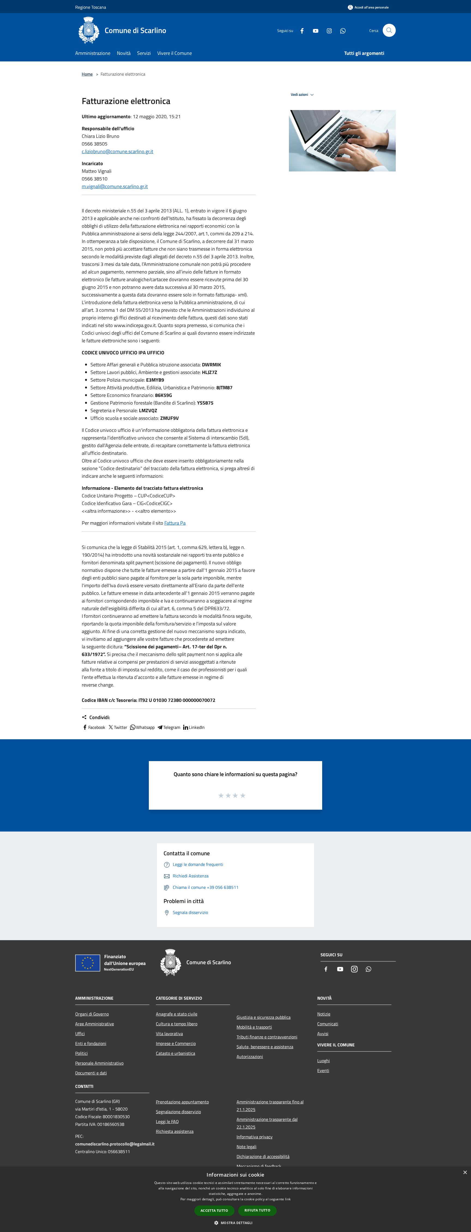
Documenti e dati (91, 1073)
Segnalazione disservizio (178, 1111)
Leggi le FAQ (167, 1121)
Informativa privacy (255, 1136)
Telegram (171, 727)
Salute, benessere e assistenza (265, 1046)
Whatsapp (145, 727)
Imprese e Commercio (176, 1043)
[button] (235, 1222)
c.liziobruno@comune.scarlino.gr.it (117, 151)
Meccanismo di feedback (259, 1166)
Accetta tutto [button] (214, 1210)
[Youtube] (313, 30)
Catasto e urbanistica (175, 1053)
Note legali (246, 1146)
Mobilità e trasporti (254, 1027)
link (288, 1199)
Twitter (120, 727)
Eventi (323, 1070)
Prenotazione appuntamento (182, 1102)
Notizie (323, 1014)
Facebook (96, 727)
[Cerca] (389, 30)
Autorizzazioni (250, 1056)
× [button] (465, 1173)
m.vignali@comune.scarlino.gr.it (115, 186)
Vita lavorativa (169, 1033)
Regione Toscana (90, 7)
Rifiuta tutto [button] (257, 1210)
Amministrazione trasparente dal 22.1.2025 (267, 1123)
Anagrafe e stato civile (176, 1014)
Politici (81, 1053)
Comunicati (327, 1023)
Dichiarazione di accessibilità (263, 1156)
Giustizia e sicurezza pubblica (264, 1017)
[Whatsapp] (340, 30)
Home (87, 74)
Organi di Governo (92, 1014)
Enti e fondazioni (90, 1043)
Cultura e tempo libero (176, 1023)
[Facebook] (299, 30)
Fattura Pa (175, 523)
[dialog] (235, 1199)
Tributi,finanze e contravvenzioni (267, 1037)
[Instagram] (327, 30)
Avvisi (322, 1033)
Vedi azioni (300, 94)
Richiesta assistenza (175, 1131)
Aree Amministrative (94, 1023)
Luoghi (323, 1060)
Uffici (80, 1033)
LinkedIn (197, 727)
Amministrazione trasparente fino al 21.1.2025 (270, 1106)
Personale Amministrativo (99, 1063)
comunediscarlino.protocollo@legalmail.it (115, 1144)
